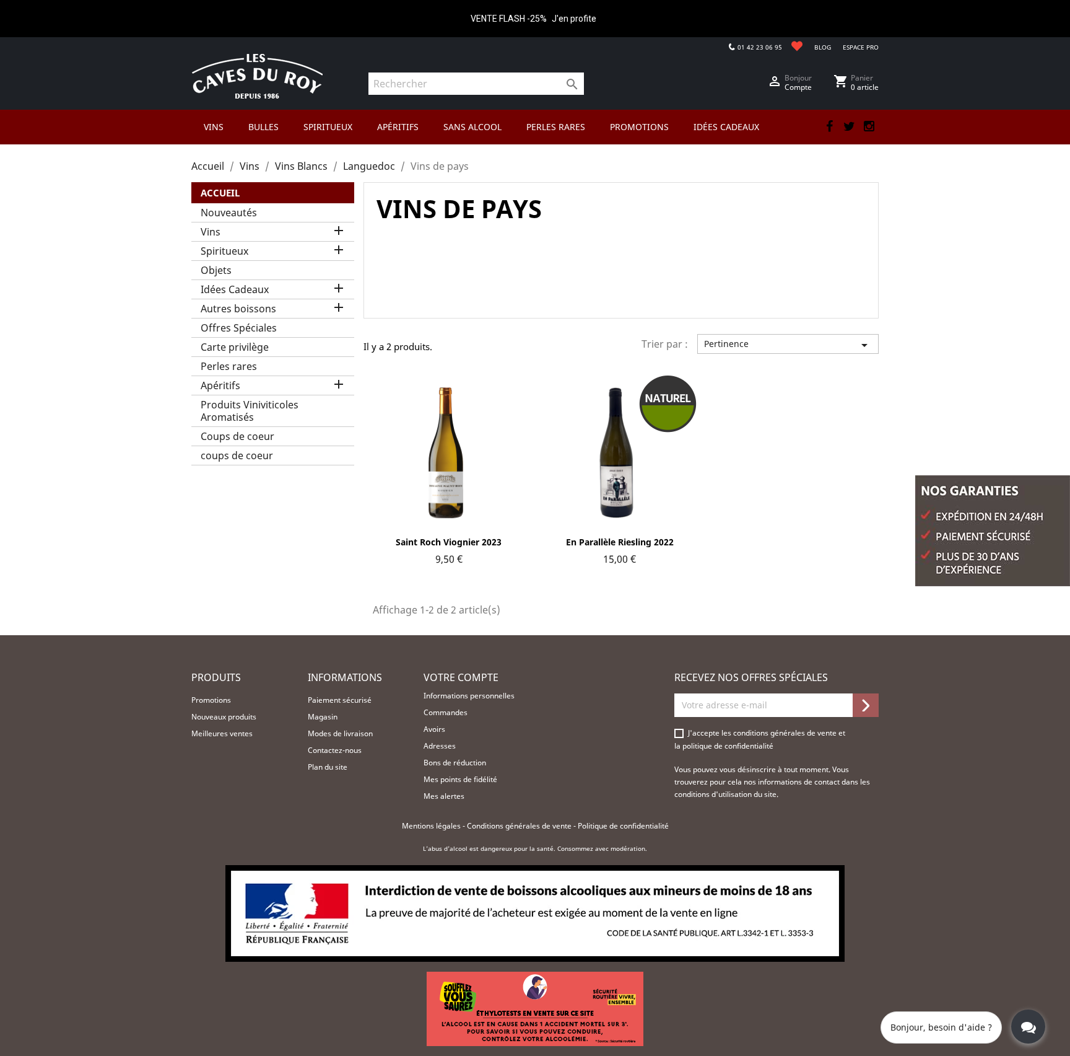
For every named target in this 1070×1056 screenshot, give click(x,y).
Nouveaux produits (223, 716)
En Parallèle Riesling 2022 (620, 542)
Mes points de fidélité (460, 779)
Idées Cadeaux (235, 289)
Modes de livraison (340, 733)
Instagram (868, 126)
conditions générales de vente (785, 733)
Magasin (322, 716)
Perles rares (229, 366)
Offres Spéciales (239, 328)
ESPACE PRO (861, 47)
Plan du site (327, 767)
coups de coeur (237, 455)
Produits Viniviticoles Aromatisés (249, 411)
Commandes (446, 712)
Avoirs (434, 729)
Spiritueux (224, 251)
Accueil (220, 193)
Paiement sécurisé (340, 700)
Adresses (440, 746)
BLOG (822, 47)
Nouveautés (229, 212)
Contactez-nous (335, 750)
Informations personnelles (469, 695)
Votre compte (461, 677)
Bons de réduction (455, 762)
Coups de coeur (237, 436)
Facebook (829, 126)
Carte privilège (235, 347)
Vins (210, 232)
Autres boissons (238, 308)
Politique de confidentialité (623, 826)
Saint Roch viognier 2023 (449, 542)
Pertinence (788, 345)
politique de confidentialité (727, 746)
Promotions (211, 700)
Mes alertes (444, 796)
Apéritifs (220, 385)
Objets (216, 270)
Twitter (849, 126)
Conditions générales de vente (520, 826)
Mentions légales (432, 826)
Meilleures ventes (222, 733)
